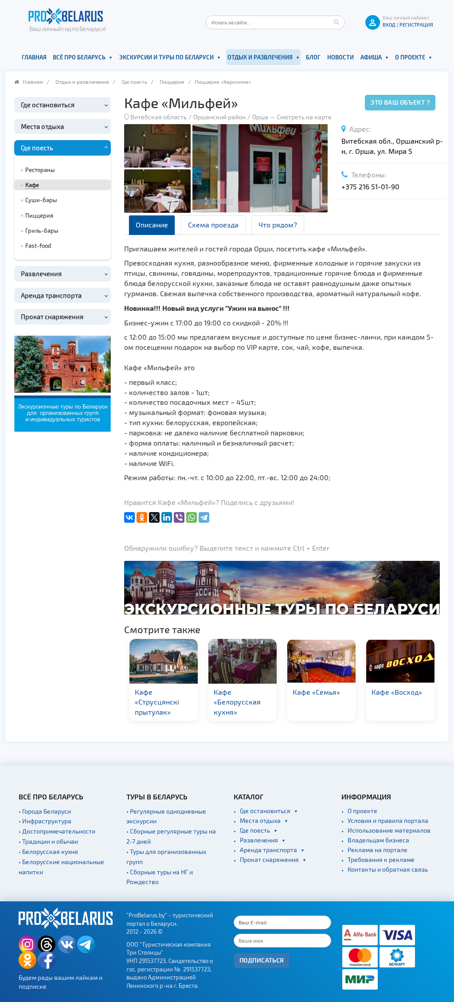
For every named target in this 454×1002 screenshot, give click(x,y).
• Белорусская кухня (48, 851)
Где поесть (134, 81)
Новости (340, 57)
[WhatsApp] (191, 517)
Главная (34, 57)
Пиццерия (172, 81)
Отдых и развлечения (260, 57)
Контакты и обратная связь (388, 869)
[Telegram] (204, 517)
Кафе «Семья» (316, 692)
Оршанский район (219, 117)
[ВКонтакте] (129, 517)
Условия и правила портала (388, 820)
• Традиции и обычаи (48, 841)
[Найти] (336, 22)
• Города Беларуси (45, 811)
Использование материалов (389, 830)
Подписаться (261, 960)
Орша (260, 117)
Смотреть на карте (304, 117)
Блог (313, 57)
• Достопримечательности (57, 831)
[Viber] (179, 517)
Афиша (371, 57)
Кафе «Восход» (397, 692)
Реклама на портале (377, 849)
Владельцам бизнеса (378, 840)
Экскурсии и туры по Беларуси (166, 57)
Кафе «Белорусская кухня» (237, 702)
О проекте (410, 57)
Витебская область (158, 117)
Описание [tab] (152, 224)
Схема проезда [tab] (213, 224)
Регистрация (416, 24)
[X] (154, 517)
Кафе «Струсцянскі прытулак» (157, 702)
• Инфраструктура (45, 821)
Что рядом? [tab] (277, 224)
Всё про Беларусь (79, 57)
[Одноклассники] (142, 517)
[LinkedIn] (166, 517)
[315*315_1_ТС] (62, 383)
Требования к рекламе (381, 859)
